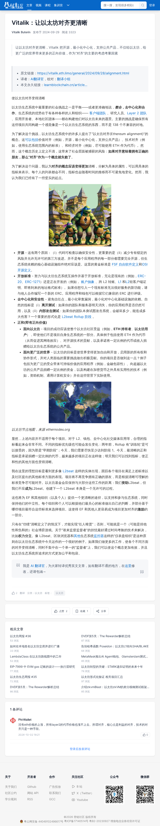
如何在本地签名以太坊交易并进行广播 (35, 646)
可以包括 (31, 140)
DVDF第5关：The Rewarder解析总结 (34, 687)
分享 (103, 611)
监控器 (99, 536)
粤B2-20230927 (99, 821)
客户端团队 (97, 113)
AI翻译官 (37, 79)
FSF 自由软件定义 (125, 264)
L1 (119, 282)
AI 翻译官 (38, 566)
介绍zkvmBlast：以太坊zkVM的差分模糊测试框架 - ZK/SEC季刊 (115, 687)
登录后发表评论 (80, 749)
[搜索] (142, 5)
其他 (77, 536)
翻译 (22, 593)
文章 (29, 5)
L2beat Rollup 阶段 (76, 317)
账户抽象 (87, 282)
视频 (38, 5)
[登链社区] (13, 5)
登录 (152, 5)
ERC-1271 (32, 282)
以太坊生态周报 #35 (23, 676)
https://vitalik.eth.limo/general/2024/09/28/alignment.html (83, 73)
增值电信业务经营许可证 (125, 821)
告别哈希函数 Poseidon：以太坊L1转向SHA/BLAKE (115, 646)
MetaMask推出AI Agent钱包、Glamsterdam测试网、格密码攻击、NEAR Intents (115, 656)
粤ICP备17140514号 (76, 821)
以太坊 (38, 593)
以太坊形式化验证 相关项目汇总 (102, 676)
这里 (128, 566)
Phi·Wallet (24, 719)
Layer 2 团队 (137, 113)
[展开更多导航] (68, 5)
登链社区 (79, 817)
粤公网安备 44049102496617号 (43, 821)
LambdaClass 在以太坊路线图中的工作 (35, 656)
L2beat (68, 471)
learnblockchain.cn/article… (65, 85)
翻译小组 (63, 79)
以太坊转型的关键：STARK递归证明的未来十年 (112, 666)
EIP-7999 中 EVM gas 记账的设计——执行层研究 (42, 666)
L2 (128, 282)
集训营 (58, 5)
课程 (48, 5)
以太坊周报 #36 (20, 636)
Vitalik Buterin (21, 32)
